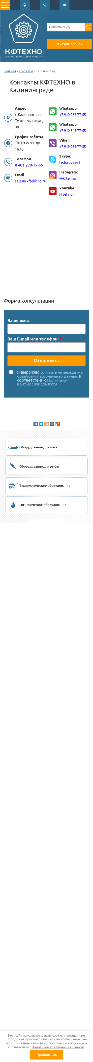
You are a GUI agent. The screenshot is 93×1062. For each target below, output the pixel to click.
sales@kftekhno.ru (30, 181)
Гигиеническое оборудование (42, 504)
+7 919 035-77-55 (72, 114)
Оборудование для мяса (38, 447)
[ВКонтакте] (35, 424)
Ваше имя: (18, 320)
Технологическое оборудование (44, 485)
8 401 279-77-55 (29, 165)
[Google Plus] (57, 424)
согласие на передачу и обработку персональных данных (50, 374)
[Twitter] (41, 424)
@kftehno (67, 178)
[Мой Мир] (52, 424)
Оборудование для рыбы (39, 466)
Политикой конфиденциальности (58, 1047)
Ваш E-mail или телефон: (34, 338)
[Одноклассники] (46, 424)
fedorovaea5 (69, 162)
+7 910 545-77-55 (72, 130)
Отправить (46, 360)
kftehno (66, 194)
